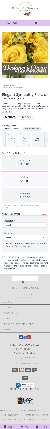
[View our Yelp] (29, 338)
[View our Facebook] (21, 338)
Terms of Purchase (26, 419)
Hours (43, 426)
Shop (14, 23)
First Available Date (32, 129)
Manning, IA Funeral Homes (13, 411)
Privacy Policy (7, 419)
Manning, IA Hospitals (39, 411)
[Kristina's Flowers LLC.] (25, 16)
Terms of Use (43, 419)
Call (9, 426)
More (5, 111)
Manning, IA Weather (12, 415)
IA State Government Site (36, 415)
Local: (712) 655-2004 (25, 357)
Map (26, 426)
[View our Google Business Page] (25, 338)
